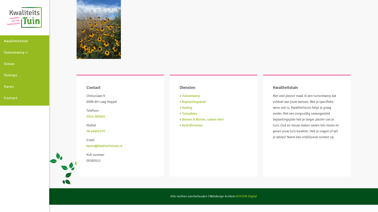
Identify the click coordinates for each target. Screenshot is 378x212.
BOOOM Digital (246, 196)
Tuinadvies (189, 113)
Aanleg (187, 108)
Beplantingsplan (194, 102)
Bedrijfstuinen (192, 125)
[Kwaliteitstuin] (24, 17)
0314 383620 (95, 116)
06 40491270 (95, 131)
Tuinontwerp (191, 96)
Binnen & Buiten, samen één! (203, 119)
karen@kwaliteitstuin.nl (104, 146)
